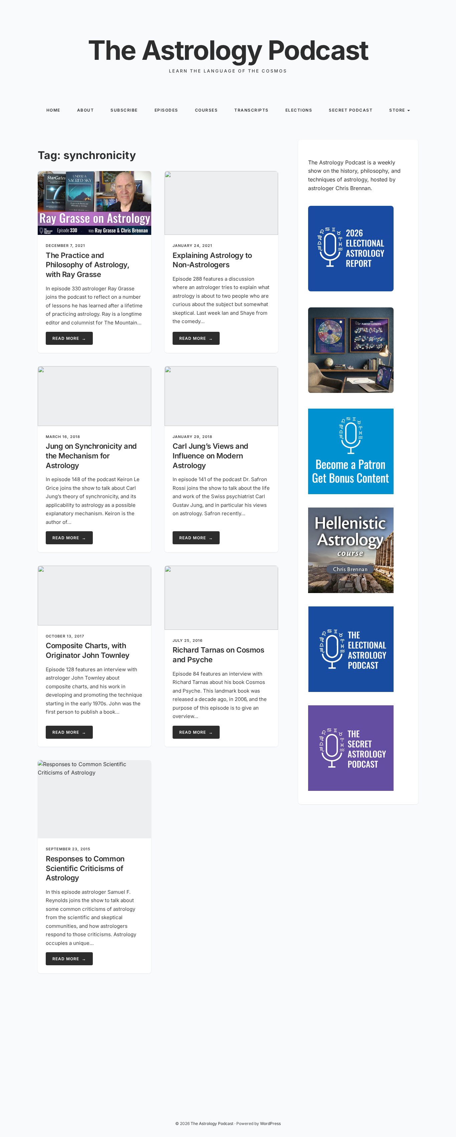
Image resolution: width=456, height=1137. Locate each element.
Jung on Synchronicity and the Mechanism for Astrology (91, 455)
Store (397, 110)
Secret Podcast (351, 110)
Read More (69, 338)
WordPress (270, 1123)
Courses (206, 110)
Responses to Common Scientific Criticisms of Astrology (85, 868)
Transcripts (251, 110)
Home (53, 110)
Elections (298, 110)
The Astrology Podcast (228, 50)
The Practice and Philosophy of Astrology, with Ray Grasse (87, 265)
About (85, 110)
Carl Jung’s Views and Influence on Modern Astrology (210, 455)
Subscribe (124, 110)
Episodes (166, 110)
